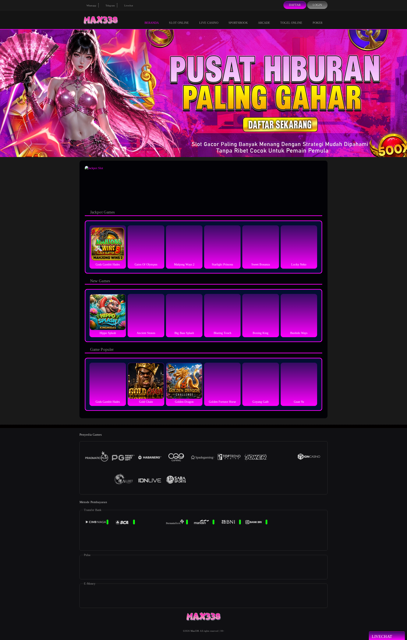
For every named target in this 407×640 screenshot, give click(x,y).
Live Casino (208, 22)
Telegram (110, 5)
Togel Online (291, 22)
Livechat (128, 5)
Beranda (152, 22)
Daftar (295, 5)
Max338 (195, 631)
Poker (318, 22)
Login (317, 5)
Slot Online (179, 22)
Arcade (264, 22)
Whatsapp (91, 5)
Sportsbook (238, 22)
